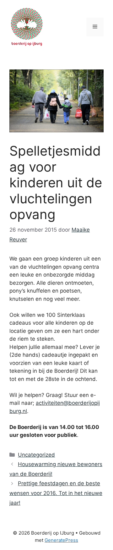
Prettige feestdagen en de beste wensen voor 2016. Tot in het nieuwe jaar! (55, 493)
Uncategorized (36, 455)
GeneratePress (61, 540)
